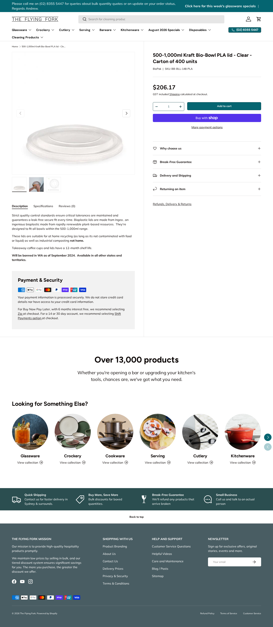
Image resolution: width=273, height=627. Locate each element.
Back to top (136, 517)
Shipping (174, 94)
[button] (259, 19)
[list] (73, 113)
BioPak (157, 68)
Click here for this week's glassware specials (220, 6)
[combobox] (151, 19)
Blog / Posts (160, 568)
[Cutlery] (200, 432)
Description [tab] (20, 206)
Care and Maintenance (167, 561)
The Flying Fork (28, 613)
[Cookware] (115, 432)
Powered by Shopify (47, 613)
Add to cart (224, 106)
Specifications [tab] (43, 206)
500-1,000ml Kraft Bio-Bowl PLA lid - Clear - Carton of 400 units (44, 46)
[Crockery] (73, 432)
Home (15, 46)
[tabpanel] (73, 237)
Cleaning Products (25, 37)
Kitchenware (130, 30)
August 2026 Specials (164, 30)
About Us (109, 554)
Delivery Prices (113, 568)
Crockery (43, 30)
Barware (106, 30)
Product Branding (115, 546)
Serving (84, 30)
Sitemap (158, 576)
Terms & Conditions (116, 583)
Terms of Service (228, 613)
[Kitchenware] (243, 432)
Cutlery (64, 30)
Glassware (19, 30)
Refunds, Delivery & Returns (172, 204)
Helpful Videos (162, 554)
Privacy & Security (115, 576)
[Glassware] (30, 432)
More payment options (207, 127)
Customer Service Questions (171, 546)
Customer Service (252, 613)
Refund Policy (207, 613)
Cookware (115, 455)
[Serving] (158, 432)
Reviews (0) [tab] (67, 206)
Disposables (198, 30)
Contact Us (110, 561)
